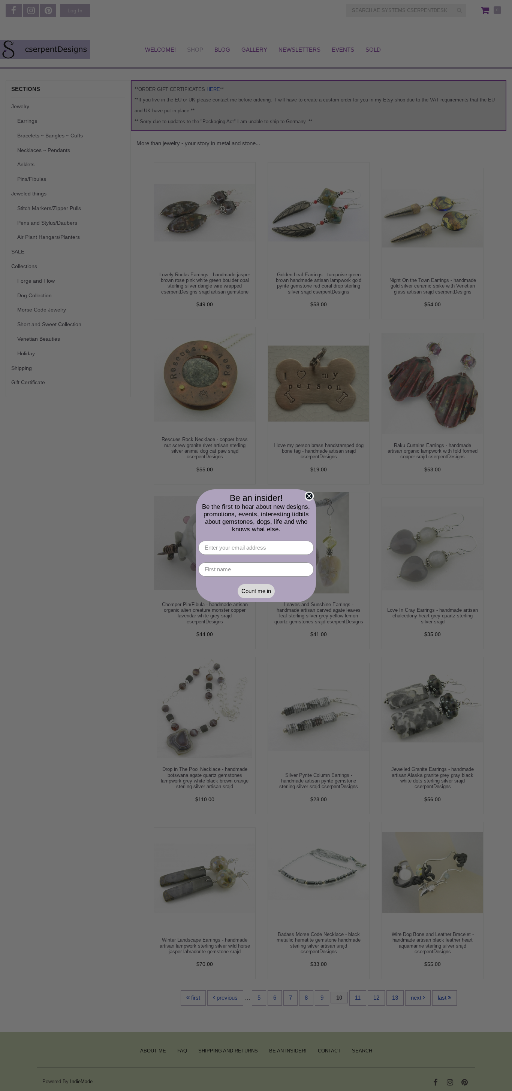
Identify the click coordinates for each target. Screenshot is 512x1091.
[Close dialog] (309, 496)
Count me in (256, 591)
